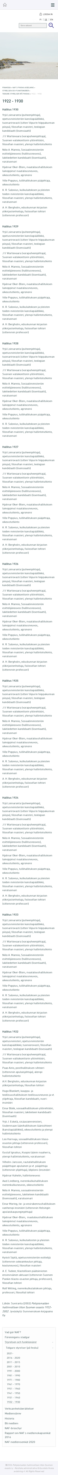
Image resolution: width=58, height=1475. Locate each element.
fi (40, 19)
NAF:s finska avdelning (23, 87)
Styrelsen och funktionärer (15, 91)
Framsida (6, 87)
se (46, 19)
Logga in (48, 14)
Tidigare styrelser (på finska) (15, 94)
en (51, 19)
